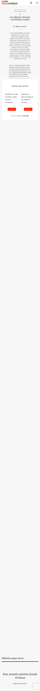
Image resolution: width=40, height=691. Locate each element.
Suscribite (12, 109)
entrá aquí (26, 115)
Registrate (28, 109)
